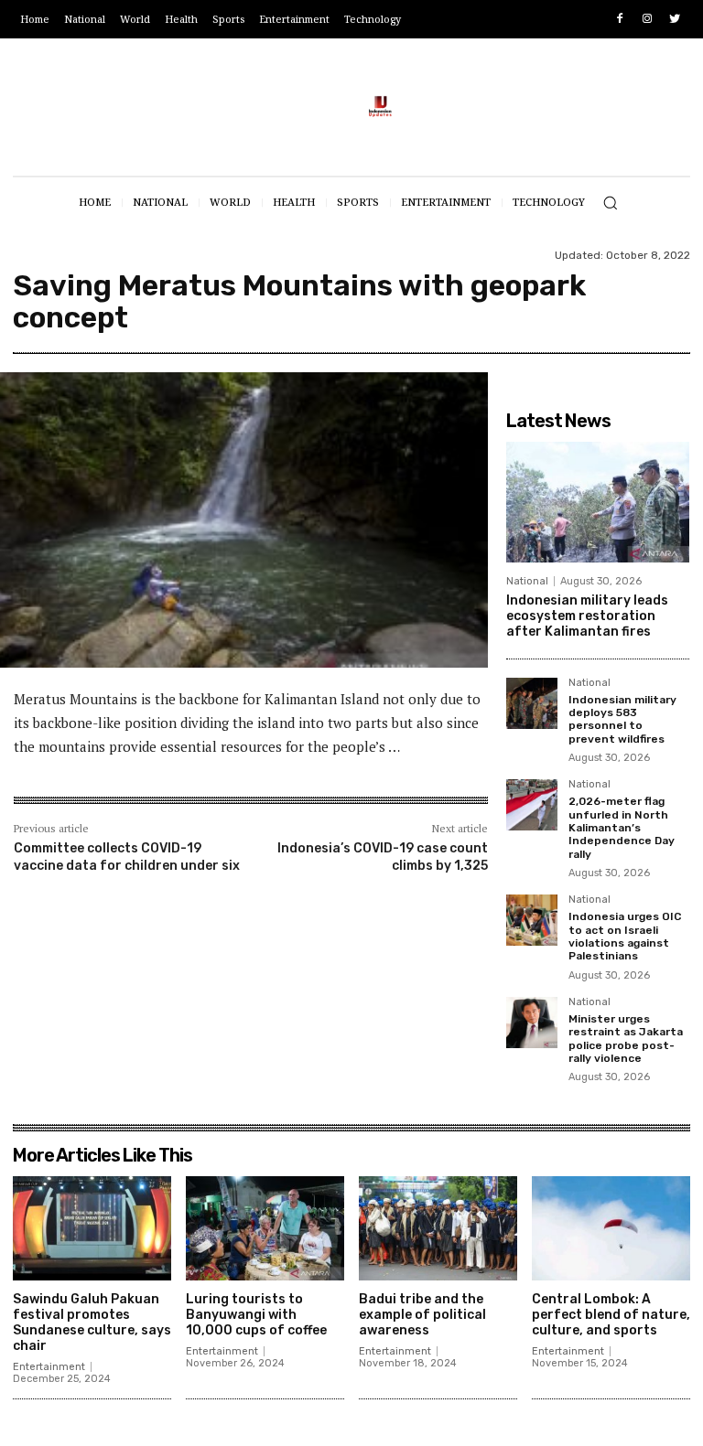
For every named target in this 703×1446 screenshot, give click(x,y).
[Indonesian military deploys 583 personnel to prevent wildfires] (531, 703)
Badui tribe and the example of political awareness (422, 1314)
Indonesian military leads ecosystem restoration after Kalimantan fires (587, 616)
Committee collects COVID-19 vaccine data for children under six (127, 857)
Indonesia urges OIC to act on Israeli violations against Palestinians (624, 936)
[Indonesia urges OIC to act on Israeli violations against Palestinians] (531, 920)
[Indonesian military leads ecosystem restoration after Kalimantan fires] (597, 502)
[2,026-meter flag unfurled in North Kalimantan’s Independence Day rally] (531, 804)
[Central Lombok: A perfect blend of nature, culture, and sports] (611, 1228)
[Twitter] (674, 20)
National (527, 581)
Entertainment (49, 1367)
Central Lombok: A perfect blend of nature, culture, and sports (611, 1314)
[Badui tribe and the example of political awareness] (438, 1228)
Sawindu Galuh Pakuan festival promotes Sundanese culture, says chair (92, 1322)
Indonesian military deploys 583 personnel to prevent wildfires (622, 719)
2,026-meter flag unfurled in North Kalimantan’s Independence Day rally (621, 828)
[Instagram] (647, 20)
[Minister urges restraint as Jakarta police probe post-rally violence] (531, 1022)
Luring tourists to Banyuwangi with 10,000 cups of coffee (256, 1314)
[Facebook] (620, 20)
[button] (610, 202)
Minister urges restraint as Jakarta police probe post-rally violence (625, 1038)
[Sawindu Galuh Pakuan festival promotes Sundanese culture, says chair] (92, 1228)
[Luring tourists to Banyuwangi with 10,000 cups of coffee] (265, 1228)
